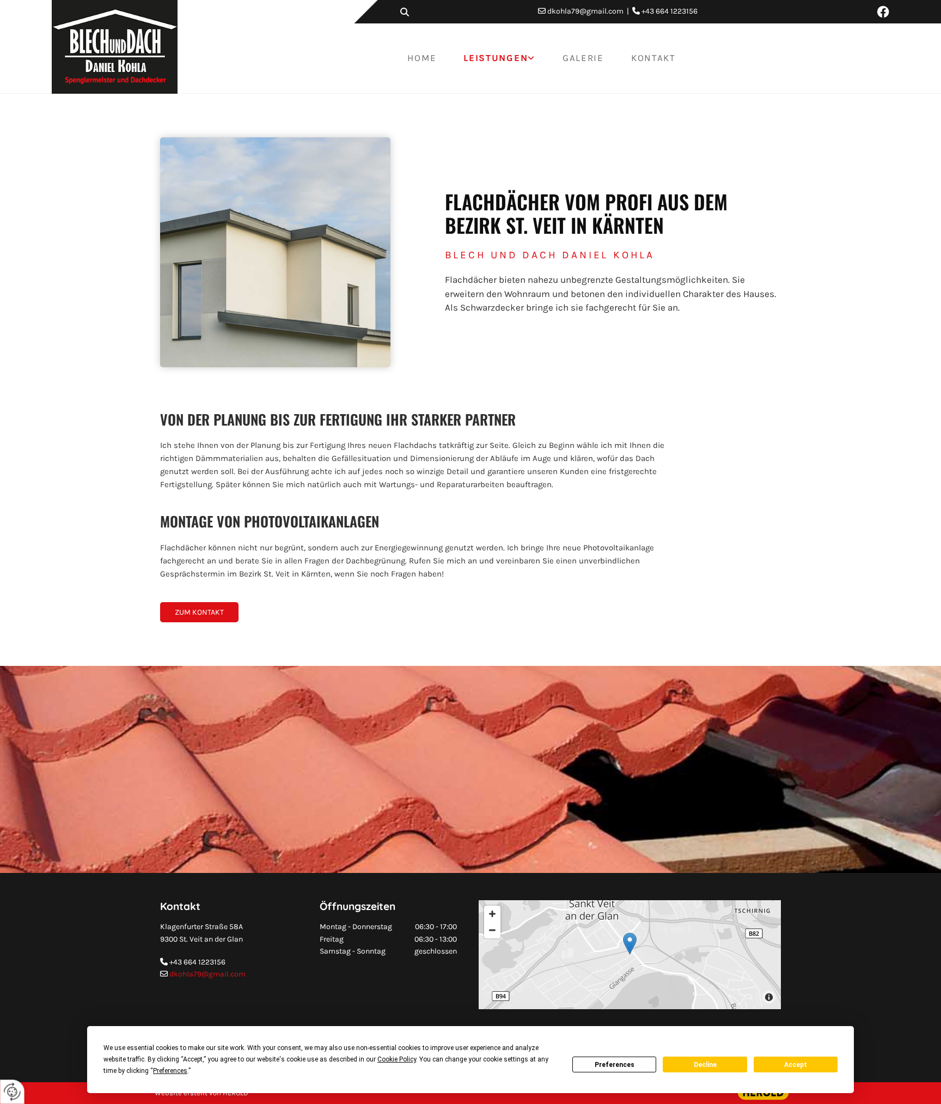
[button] (199, 612)
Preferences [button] (170, 1071)
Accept (795, 1065)
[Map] (630, 954)
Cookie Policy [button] (396, 1059)
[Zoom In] (492, 914)
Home (421, 57)
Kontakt (653, 57)
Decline (705, 1065)
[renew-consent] (12, 1091)
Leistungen (495, 57)
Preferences (614, 1065)
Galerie (583, 57)
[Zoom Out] (492, 930)
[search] (404, 12)
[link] (499, 58)
